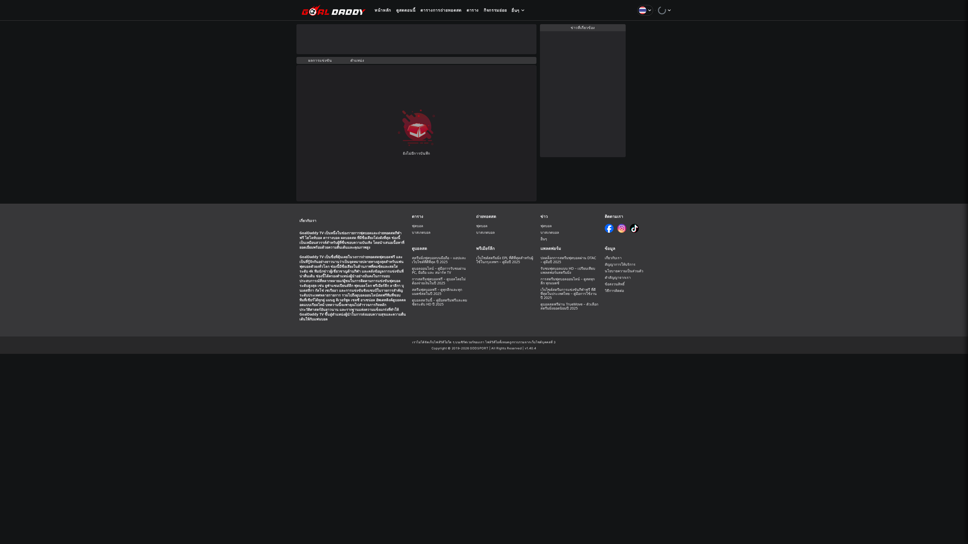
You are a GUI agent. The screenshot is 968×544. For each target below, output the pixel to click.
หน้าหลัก (383, 10)
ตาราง (473, 10)
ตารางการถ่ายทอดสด (440, 10)
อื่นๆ (515, 10)
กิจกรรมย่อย (495, 10)
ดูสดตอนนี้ (406, 10)
